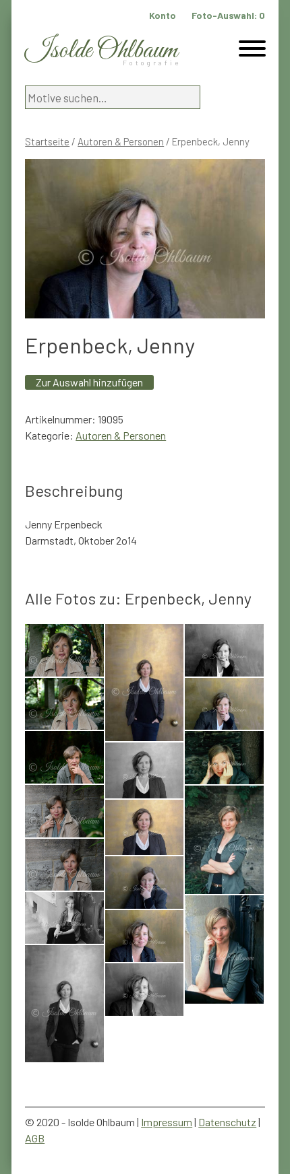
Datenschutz (227, 1121)
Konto (162, 15)
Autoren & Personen (121, 141)
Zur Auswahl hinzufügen (89, 382)
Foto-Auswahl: (228, 15)
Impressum (166, 1121)
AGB (35, 1138)
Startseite (47, 141)
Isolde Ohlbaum (101, 51)
